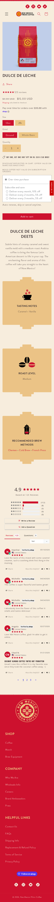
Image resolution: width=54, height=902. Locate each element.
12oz (8, 123)
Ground (10, 135)
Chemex (12, 450)
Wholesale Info (12, 784)
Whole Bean (30, 135)
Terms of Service (13, 854)
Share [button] (9, 84)
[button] (6, 14)
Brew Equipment (13, 756)
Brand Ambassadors (15, 798)
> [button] (36, 679)
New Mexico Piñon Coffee (31, 897)
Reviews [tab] (9, 535)
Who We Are (11, 777)
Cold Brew (24, 450)
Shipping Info (12, 840)
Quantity (6, 142)
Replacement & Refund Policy (20, 847)
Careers (9, 791)
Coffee (8, 742)
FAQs (8, 833)
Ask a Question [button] (28, 527)
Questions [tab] (28, 535)
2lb (20, 123)
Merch (8, 749)
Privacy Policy (12, 861)
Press (8, 805)
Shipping (5, 102)
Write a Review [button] (28, 521)
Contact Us (11, 826)
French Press (39, 450)
